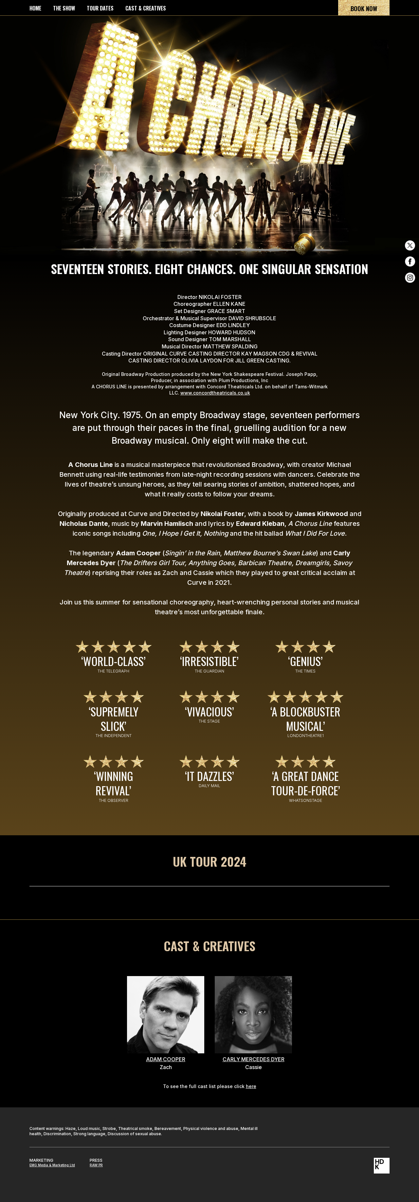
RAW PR (96, 1165)
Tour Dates (100, 8)
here (251, 1086)
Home (35, 8)
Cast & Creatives (145, 8)
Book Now (364, 8)
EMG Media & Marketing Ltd (52, 1165)
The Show (64, 8)
